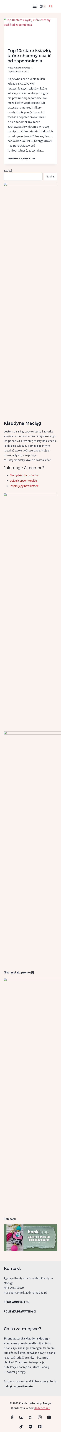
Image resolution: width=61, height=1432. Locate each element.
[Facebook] (12, 1417)
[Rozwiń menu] (34, 6)
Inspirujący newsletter (24, 486)
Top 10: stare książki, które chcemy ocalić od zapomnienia (29, 55)
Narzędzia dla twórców (24, 475)
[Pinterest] (40, 1426)
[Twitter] (30, 1417)
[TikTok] (21, 1426)
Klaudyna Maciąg (22, 67)
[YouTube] (21, 1417)
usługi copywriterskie (18, 1386)
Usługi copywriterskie (23, 480)
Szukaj (8, 170)
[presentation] (30, 31)
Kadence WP (42, 1408)
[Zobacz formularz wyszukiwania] (50, 6)
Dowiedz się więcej (21, 158)
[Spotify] (30, 1426)
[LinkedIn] (49, 1417)
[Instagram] (40, 1417)
